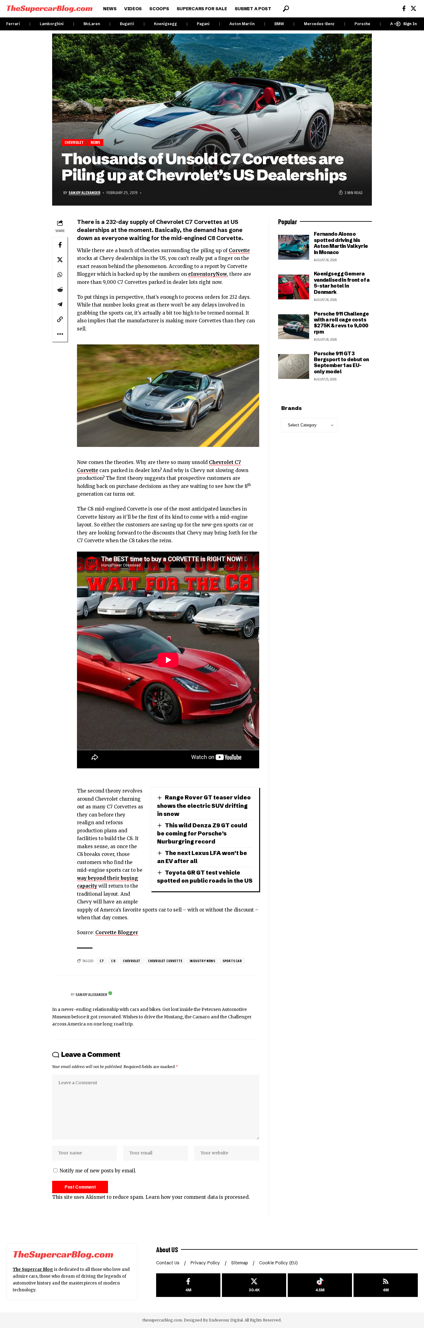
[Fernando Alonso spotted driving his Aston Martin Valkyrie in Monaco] (293, 247)
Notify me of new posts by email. (98, 1171)
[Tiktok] (320, 1285)
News (96, 142)
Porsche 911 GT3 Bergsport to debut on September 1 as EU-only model (341, 362)
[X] (413, 8)
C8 (113, 961)
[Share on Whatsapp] (59, 274)
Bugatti (127, 23)
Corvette (239, 250)
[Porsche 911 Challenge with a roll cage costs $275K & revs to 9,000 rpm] (293, 326)
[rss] (386, 1285)
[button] (286, 8)
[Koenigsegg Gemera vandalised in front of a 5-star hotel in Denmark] (293, 287)
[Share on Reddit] (59, 289)
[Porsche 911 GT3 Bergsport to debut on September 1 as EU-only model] (293, 366)
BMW (279, 23)
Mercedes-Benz (319, 23)
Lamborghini (52, 23)
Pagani (203, 23)
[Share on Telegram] (59, 304)
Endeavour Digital (226, 1320)
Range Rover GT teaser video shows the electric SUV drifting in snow (204, 805)
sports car (232, 961)
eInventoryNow (207, 274)
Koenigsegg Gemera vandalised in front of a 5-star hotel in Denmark (341, 283)
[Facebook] (404, 8)
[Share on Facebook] (59, 244)
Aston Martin (242, 23)
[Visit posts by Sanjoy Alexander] (60, 994)
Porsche (362, 23)
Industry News (202, 961)
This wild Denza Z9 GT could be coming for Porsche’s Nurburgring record (202, 833)
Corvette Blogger (116, 932)
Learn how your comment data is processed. (198, 1197)
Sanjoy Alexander (84, 192)
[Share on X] (59, 259)
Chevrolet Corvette (165, 961)
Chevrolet (74, 142)
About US (167, 1249)
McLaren (91, 23)
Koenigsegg (165, 23)
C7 (102, 961)
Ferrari (13, 23)
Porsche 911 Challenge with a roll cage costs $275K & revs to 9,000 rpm (341, 323)
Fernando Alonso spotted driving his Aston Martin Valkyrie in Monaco (341, 243)
